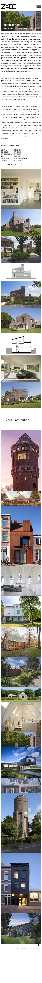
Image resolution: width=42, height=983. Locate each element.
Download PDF (11, 164)
